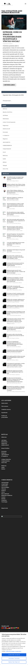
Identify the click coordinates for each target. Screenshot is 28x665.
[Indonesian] (9, 627)
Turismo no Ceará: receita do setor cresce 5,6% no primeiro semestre (15, 294)
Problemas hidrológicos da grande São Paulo (16, 250)
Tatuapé (5, 165)
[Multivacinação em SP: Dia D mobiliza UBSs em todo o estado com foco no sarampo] (4, 271)
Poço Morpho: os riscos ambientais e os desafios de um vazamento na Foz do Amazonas (16, 328)
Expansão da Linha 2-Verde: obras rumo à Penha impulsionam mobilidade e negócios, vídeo (15, 320)
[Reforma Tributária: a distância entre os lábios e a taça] (4, 198)
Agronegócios (6, 142)
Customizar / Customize (14, 658)
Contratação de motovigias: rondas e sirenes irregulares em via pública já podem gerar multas (16, 365)
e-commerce (6, 135)
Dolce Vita (5, 168)
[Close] (26, 633)
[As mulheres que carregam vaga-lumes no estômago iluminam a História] (4, 178)
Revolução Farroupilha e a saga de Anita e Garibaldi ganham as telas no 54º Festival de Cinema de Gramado (15, 388)
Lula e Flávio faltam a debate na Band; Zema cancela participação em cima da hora (15, 191)
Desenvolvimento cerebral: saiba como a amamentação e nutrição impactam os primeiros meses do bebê (15, 205)
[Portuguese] (15, 627)
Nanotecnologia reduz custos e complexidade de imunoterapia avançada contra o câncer (15, 228)
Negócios (5, 138)
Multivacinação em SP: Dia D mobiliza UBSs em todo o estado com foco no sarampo (16, 271)
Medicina (5, 155)
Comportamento (6, 43)
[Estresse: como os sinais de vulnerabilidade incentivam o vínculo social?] (14, 22)
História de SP (6, 128)
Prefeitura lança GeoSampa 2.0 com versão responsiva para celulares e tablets (16, 313)
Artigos (13, 180)
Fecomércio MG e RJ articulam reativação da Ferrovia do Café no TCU (15, 335)
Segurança (5, 125)
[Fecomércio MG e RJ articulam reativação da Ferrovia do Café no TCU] (4, 335)
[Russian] (16, 627)
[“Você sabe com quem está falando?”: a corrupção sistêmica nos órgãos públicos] (4, 287)
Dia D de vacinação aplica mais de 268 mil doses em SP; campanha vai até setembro (16, 221)
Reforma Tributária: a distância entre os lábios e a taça (15, 198)
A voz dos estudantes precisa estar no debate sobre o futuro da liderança (15, 244)
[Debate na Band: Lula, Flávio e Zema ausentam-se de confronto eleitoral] (4, 185)
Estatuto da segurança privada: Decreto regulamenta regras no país (15, 372)
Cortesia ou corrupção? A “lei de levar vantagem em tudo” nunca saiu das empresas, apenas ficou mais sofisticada (15, 279)
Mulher (5, 162)
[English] (4, 627)
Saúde (4, 158)
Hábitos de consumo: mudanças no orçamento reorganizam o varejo (15, 300)
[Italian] (11, 627)
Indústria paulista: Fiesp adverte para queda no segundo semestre (15, 306)
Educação (14, 246)
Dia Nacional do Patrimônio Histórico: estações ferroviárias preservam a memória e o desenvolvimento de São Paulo (15, 379)
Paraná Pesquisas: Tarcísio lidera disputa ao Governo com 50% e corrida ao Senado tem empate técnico (15, 235)
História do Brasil (18, 391)
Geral (4, 152)
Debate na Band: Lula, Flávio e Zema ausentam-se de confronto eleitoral (16, 185)
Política (17, 186)
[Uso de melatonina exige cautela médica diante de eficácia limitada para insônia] (4, 213)
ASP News (5, 115)
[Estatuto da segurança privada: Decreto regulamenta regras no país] (4, 371)
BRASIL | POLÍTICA (7, 112)
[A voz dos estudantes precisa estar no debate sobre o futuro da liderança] (4, 243)
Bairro (13, 367)
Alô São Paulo (14, 223)
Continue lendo (9, 85)
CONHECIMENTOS (7, 145)
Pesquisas (18, 230)
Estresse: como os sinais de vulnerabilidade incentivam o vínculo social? (12, 36)
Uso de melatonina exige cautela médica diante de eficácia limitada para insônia (16, 213)
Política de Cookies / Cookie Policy (13, 651)
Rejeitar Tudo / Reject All (14, 662)
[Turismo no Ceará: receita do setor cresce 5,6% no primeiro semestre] (4, 294)
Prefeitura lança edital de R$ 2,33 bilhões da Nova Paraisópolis (15, 351)
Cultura (13, 391)
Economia (5, 132)
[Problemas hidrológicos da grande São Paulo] (4, 250)
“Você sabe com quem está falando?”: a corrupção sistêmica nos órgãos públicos (15, 287)
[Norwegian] (13, 627)
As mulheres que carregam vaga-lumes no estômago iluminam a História (15, 178)
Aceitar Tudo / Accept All (14, 654)
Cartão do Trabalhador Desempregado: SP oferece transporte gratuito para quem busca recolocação (14, 343)
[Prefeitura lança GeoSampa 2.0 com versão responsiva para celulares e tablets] (4, 312)
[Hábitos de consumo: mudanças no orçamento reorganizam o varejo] (4, 300)
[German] (7, 627)
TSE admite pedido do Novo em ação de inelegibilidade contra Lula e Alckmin (16, 357)
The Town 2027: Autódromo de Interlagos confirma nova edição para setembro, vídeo (15, 257)
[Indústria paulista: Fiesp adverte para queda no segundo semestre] (4, 306)
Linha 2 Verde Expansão (9, 122)
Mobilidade (6, 118)
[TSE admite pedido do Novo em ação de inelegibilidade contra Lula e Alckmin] (4, 357)
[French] (6, 627)
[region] (14, 648)
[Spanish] (18, 627)
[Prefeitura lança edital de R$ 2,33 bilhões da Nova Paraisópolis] (4, 351)
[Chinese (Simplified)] (2, 627)
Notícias (10, 43)
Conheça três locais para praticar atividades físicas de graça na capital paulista (15, 264)
